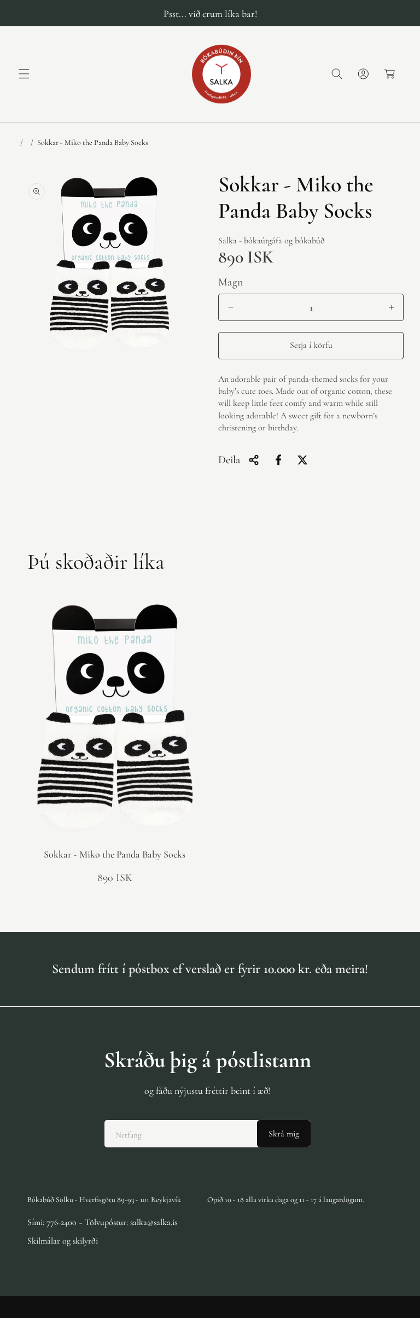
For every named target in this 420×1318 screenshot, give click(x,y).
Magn (230, 282)
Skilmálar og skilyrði (62, 1240)
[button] (24, 74)
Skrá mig (284, 1133)
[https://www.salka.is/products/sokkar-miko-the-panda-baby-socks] (278, 460)
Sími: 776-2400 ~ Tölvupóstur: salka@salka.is (102, 1222)
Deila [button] (229, 459)
